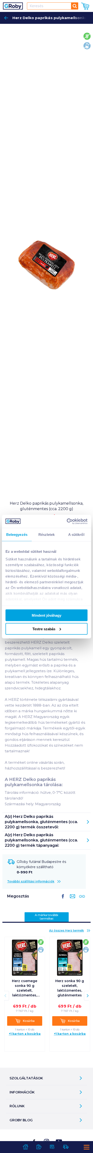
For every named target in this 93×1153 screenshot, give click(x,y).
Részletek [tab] (46, 535)
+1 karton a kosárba (25, 1033)
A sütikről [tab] (76, 535)
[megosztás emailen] (71, 900)
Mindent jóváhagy (46, 615)
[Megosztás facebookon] (63, 900)
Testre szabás (43, 629)
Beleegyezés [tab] (16, 535)
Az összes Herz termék (66, 930)
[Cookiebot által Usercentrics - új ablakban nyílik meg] (67, 521)
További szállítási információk (30, 881)
